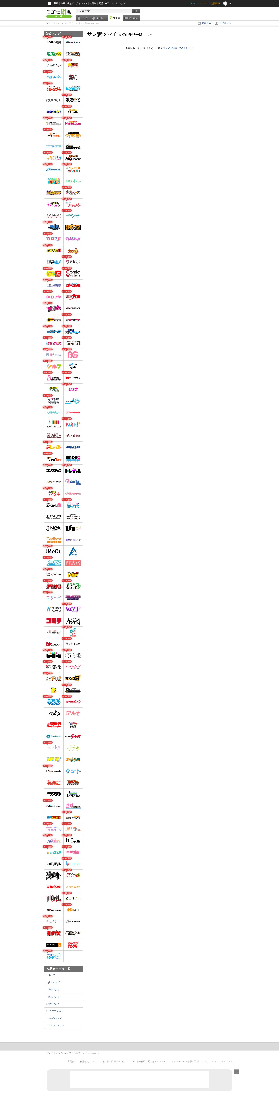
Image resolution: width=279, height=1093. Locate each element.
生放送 (70, 3)
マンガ (116, 18)
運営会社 (71, 1061)
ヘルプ (95, 1061)
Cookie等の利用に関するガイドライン (148, 1061)
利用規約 (84, 1061)
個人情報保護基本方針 (114, 1061)
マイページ (225, 23)
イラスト (100, 18)
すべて (51, 975)
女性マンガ (54, 1004)
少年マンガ (54, 982)
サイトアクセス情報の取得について (190, 1061)
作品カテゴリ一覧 (58, 968)
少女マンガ (54, 996)
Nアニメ (109, 3)
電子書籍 (133, 18)
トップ (84, 18)
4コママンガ (54, 1011)
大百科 (93, 3)
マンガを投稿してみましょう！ (179, 48)
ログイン (194, 3)
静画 (63, 3)
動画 (56, 3)
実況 (101, 3)
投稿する (206, 23)
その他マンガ (55, 1018)
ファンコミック (56, 1025)
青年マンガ (54, 989)
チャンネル (81, 3)
